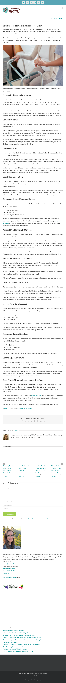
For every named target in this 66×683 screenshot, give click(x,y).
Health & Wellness (21, 408)
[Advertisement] (33, 610)
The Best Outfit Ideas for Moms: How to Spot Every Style (21, 644)
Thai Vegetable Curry (10, 642)
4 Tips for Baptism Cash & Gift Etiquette (16, 633)
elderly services (36, 396)
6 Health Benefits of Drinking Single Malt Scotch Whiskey (22, 637)
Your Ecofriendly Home (9, 570)
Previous (54, 18)
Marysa (5, 408)
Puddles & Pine (7, 573)
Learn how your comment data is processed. (42, 519)
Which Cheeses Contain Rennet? (13, 630)
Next (60, 18)
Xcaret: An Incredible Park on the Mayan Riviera (18, 651)
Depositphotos (38, 675)
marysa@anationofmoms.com (11, 564)
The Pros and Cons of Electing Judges (15, 649)
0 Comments (29, 408)
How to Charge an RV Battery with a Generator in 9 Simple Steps (24, 640)
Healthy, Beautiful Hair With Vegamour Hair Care (19, 635)
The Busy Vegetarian (9, 568)
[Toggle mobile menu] (62, 8)
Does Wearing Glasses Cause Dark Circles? (17, 647)
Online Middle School (10, 577)
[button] (4, 464)
